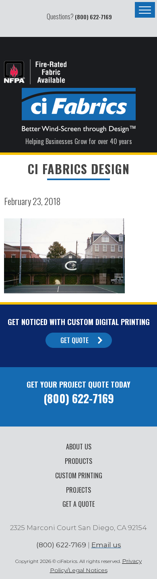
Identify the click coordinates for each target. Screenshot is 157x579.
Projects (78, 490)
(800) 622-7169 (93, 16)
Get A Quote (78, 504)
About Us (78, 446)
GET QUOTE (74, 340)
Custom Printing (78, 475)
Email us (106, 545)
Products (78, 461)
